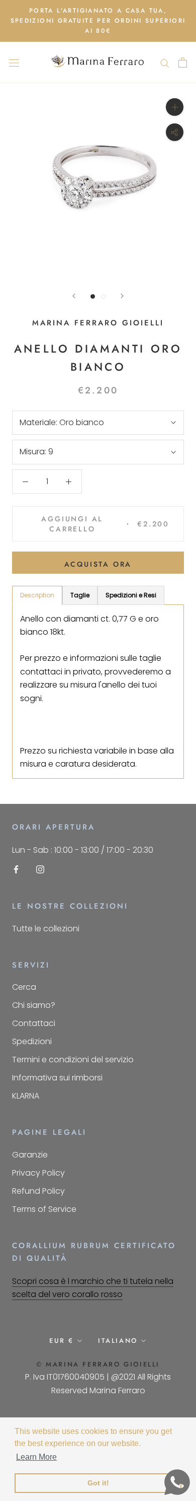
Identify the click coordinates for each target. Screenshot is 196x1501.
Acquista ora (98, 564)
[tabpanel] (98, 691)
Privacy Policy (38, 1173)
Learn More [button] (36, 1457)
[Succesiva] (122, 296)
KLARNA (25, 1096)
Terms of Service (44, 1209)
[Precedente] (73, 296)
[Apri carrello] (182, 62)
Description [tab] (37, 595)
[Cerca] (164, 62)
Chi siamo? (33, 1005)
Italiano (118, 1340)
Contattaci (33, 1023)
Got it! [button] (98, 1483)
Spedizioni (32, 1041)
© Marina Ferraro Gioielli (98, 1364)
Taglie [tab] (79, 595)
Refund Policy (38, 1191)
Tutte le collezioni (45, 928)
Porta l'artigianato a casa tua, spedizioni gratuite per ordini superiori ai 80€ (98, 20)
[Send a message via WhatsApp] (177, 1482)
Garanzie (30, 1155)
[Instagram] (40, 869)
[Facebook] (16, 869)
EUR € (61, 1340)
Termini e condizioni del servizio (73, 1059)
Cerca (24, 987)
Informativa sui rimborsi (57, 1077)
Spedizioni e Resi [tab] (131, 595)
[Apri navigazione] (14, 62)
